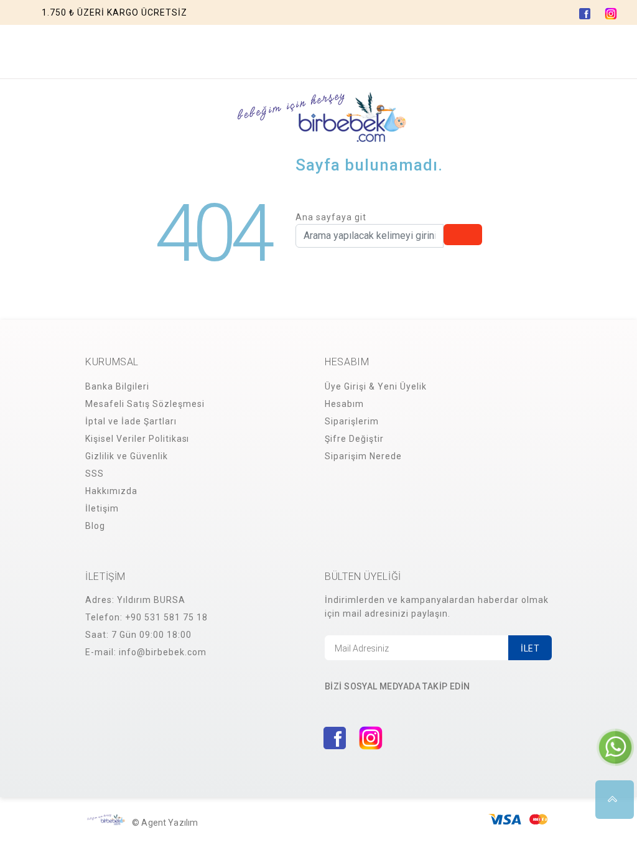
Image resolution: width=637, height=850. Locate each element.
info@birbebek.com (163, 652)
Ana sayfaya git (330, 217)
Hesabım (344, 404)
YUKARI (614, 799)
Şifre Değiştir (354, 439)
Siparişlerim (352, 421)
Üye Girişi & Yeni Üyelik (376, 386)
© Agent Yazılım (165, 823)
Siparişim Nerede (363, 456)
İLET (530, 648)
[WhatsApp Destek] (615, 747)
